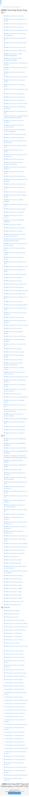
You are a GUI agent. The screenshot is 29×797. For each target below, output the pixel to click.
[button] (1, 1)
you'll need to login (20, 791)
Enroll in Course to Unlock (14, 793)
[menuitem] (1, 3)
